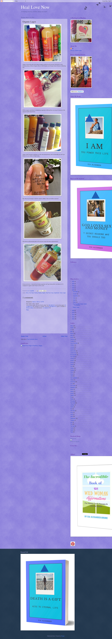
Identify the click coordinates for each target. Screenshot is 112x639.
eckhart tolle (73, 352)
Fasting (36, 292)
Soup (52, 292)
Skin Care (72, 410)
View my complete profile (76, 50)
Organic (43, 292)
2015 (73, 310)
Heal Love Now (35, 7)
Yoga (71, 431)
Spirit (71, 416)
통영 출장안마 (52, 305)
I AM (71, 376)
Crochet (72, 349)
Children (72, 345)
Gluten (71, 364)
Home (44, 336)
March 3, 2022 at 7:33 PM (38, 301)
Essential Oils (73, 354)
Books (71, 337)
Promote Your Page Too (74, 441)
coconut (72, 347)
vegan (64, 292)
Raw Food (48, 292)
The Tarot (72, 426)
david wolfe (72, 350)
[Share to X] (43, 291)
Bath (71, 331)
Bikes (71, 335)
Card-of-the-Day (73, 343)
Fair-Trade (31, 292)
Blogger (62, 636)
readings (72, 404)
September (75, 295)
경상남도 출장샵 (29, 307)
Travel (61, 292)
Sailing (71, 406)
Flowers (72, 360)
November (75, 291)
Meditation (72, 387)
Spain (71, 414)
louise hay (72, 381)
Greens (72, 368)
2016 (73, 290)
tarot (71, 422)
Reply (27, 309)
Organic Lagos (76, 307)
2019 (73, 283)
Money (71, 389)
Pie (71, 397)
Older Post (64, 336)
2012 (73, 316)
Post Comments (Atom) (32, 339)
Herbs (71, 372)
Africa (27, 292)
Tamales (72, 420)
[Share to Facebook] (44, 291)
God (71, 366)
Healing (39, 292)
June (74, 298)
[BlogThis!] (41, 291)
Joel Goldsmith (73, 378)
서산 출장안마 (46, 307)
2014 (73, 312)
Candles (72, 341)
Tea (71, 424)
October (75, 293)
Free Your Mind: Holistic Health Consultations (80, 304)
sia (72, 48)
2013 (73, 314)
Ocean (71, 393)
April (74, 300)
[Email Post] (37, 290)
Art (71, 329)
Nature (71, 391)
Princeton (72, 401)
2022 (73, 281)
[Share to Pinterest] (45, 291)
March (74, 302)
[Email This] (40, 291)
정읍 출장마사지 (53, 306)
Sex (71, 408)
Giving (71, 362)
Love (71, 383)
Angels (72, 327)
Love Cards (73, 385)
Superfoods (56, 292)
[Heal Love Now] (71, 440)
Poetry (71, 399)
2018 (73, 285)
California (72, 339)
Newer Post (24, 336)
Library (71, 379)
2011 (73, 318)
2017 (73, 287)
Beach (71, 333)
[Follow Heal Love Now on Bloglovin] (77, 92)
